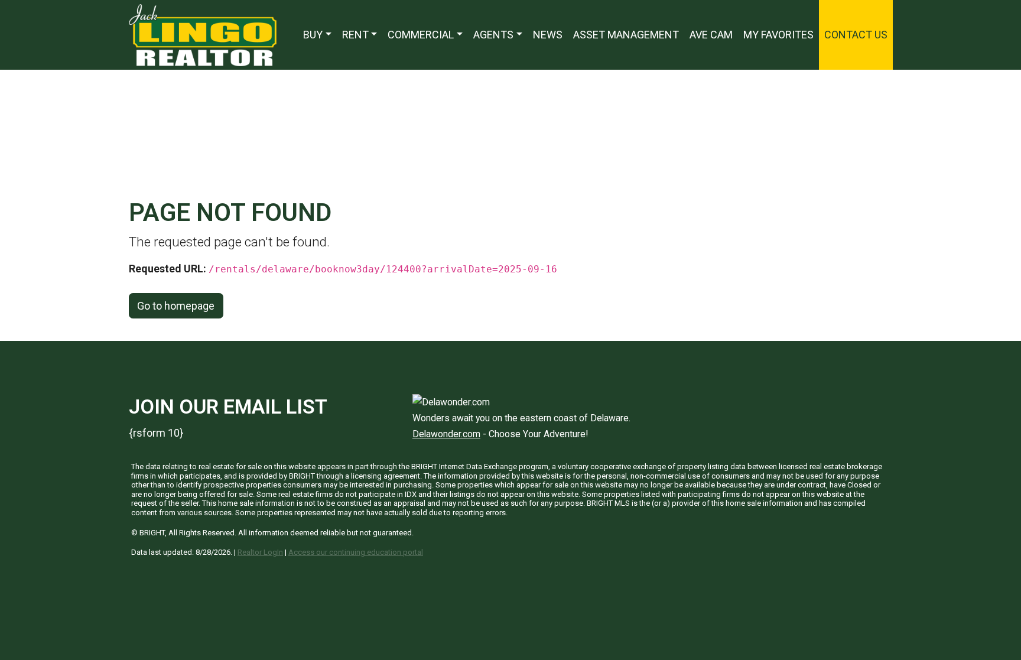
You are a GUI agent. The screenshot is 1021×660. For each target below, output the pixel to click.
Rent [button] (355, 34)
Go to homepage (175, 306)
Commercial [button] (421, 34)
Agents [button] (493, 34)
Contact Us (855, 34)
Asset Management (626, 34)
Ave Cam (711, 34)
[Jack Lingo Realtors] (203, 34)
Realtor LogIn (260, 552)
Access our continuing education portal (355, 552)
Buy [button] (313, 34)
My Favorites (778, 34)
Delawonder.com (446, 434)
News (547, 34)
